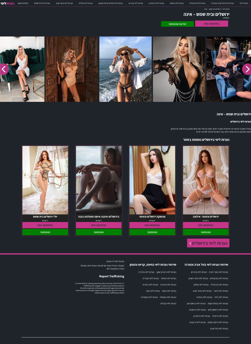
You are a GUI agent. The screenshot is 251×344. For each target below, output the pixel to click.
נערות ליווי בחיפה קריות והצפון (111, 3)
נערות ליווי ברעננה (197, 322)
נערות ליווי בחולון (177, 3)
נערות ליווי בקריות (168, 303)
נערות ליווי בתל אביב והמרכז (222, 3)
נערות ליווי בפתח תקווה (218, 303)
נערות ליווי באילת (86, 3)
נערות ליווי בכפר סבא (202, 290)
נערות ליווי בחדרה (146, 272)
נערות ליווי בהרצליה (197, 3)
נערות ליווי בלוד (221, 297)
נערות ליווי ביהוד (221, 290)
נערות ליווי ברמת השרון (218, 322)
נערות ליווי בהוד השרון (198, 278)
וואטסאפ (206, 232)
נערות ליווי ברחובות (197, 309)
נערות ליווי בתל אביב (219, 328)
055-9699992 (211, 23)
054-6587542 (98, 225)
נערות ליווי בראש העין (196, 303)
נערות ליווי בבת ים (136, 3)
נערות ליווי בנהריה (168, 284)
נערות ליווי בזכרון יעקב (166, 272)
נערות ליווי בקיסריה (149, 297)
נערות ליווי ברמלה (220, 315)
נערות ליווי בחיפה (168, 278)
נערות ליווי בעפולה (168, 297)
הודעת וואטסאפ (177, 24)
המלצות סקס (23, 3)
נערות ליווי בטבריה (151, 278)
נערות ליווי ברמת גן (156, 3)
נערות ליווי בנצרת (150, 284)
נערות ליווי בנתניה (204, 297)
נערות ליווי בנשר (169, 290)
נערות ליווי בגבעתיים (219, 278)
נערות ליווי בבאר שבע (64, 3)
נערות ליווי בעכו (153, 290)
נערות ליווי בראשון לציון (218, 309)
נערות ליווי (244, 3)
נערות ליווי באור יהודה (218, 272)
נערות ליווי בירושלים (42, 3)
